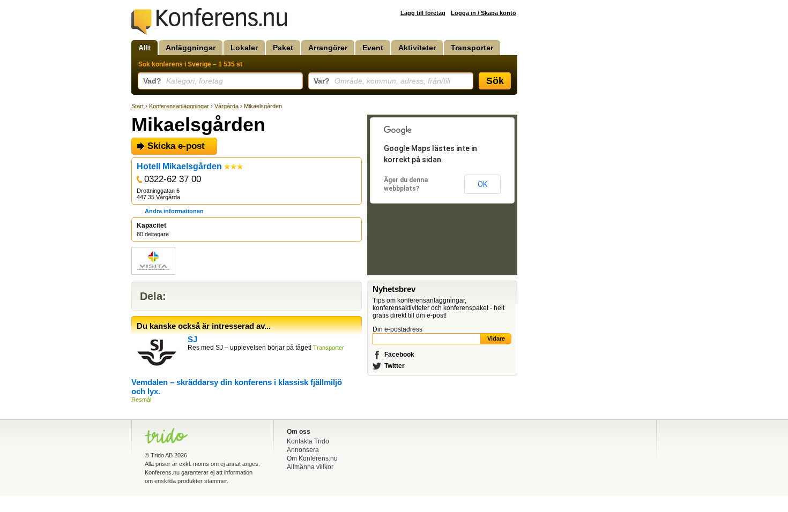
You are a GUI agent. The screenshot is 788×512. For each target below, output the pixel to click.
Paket (283, 47)
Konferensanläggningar (179, 106)
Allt (144, 47)
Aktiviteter (417, 47)
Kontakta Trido (308, 441)
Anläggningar (190, 47)
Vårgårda (226, 106)
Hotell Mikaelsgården (179, 166)
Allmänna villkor (310, 467)
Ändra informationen (174, 211)
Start (137, 106)
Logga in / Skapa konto (483, 13)
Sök (495, 81)
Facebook (399, 354)
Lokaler (244, 47)
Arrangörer (327, 47)
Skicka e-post (176, 146)
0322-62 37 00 (172, 179)
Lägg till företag (422, 13)
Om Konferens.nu (312, 458)
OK (482, 184)
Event (372, 47)
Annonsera (303, 450)
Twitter (394, 366)
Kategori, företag (183, 81)
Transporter (472, 47)
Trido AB (162, 455)
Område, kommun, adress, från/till (382, 81)
